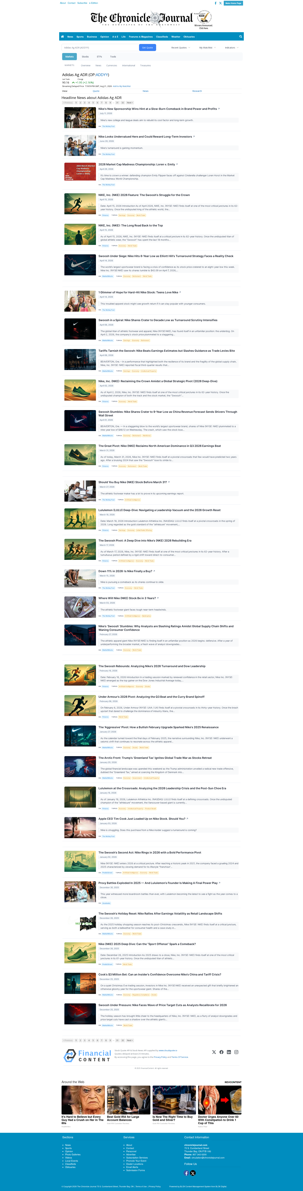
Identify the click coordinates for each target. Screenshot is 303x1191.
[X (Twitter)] (214, 1056)
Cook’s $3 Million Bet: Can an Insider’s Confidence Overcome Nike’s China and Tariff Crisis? (159, 974)
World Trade (141, 215)
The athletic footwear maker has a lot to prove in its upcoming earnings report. (143, 493)
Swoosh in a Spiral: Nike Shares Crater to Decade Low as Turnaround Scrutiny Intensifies (157, 320)
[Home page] (151, 19)
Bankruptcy (146, 616)
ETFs (99, 56)
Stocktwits (106, 903)
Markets (69, 56)
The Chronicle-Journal (86, 1186)
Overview (85, 65)
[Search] (241, 37)
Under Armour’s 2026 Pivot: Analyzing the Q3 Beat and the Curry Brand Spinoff (151, 696)
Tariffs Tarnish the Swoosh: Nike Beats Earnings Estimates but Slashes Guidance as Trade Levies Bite (166, 350)
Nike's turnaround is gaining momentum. (122, 148)
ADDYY (102, 74)
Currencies (111, 65)
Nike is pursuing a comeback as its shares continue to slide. (133, 582)
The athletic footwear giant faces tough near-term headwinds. (134, 609)
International (128, 65)
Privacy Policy (160, 1057)
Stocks (85, 56)
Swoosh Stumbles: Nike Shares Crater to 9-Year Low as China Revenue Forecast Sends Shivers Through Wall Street (167, 413)
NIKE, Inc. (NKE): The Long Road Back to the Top (130, 225)
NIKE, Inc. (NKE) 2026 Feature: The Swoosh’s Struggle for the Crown (144, 195)
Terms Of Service (180, 1057)
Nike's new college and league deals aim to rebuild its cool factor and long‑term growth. (147, 120)
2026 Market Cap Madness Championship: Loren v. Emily (138, 164)
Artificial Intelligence (132, 500)
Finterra (105, 215)
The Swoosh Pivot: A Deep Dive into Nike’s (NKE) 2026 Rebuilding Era (144, 540)
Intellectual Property (148, 371)
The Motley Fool (108, 126)
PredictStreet (107, 873)
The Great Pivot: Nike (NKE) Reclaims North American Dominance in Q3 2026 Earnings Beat (159, 445)
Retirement (137, 276)
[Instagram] (236, 1056)
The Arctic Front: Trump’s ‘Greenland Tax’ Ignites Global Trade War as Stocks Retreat (155, 757)
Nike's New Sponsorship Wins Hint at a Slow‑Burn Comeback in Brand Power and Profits (159, 108)
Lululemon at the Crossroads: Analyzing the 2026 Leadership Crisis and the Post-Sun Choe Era (162, 788)
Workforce (147, 435)
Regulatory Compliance (141, 995)
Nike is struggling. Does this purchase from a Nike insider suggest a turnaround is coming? (149, 830)
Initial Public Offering (144, 530)
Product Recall (150, 808)
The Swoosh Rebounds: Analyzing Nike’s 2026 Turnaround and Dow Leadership (151, 666)
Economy (131, 215)
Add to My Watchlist (122, 86)
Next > (130, 102)
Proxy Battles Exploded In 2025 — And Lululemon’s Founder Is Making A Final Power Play (159, 883)
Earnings (122, 215)
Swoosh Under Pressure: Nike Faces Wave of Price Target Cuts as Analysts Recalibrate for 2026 (162, 1005)
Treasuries (145, 65)
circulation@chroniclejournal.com (208, 1157)
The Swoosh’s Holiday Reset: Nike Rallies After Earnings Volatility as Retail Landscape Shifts (160, 913)
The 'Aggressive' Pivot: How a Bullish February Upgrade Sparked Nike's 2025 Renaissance (158, 727)
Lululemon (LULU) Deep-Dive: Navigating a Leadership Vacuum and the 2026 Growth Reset (159, 510)
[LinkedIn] (229, 1056)
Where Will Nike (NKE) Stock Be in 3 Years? (128, 598)
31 (117, 102)
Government (137, 778)
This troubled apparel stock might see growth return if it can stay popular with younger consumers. (153, 303)
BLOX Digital (221, 1186)
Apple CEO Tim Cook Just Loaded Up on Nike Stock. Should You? (143, 818)
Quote (96, 90)
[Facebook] (221, 1056)
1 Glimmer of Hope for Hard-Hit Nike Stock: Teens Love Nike (139, 292)
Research (197, 90)
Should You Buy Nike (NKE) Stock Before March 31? (134, 482)
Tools (113, 56)
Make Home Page (233, 3)
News (98, 65)
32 (123, 102)
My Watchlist (205, 47)
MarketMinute (107, 276)
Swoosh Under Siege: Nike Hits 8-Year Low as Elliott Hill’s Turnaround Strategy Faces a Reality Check (165, 256)
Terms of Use (141, 1186)
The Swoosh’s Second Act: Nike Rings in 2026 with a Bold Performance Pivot (149, 852)
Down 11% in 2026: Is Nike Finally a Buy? (126, 571)
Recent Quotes (179, 47)
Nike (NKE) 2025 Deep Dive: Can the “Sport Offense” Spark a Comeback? (147, 944)
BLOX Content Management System (195, 1186)
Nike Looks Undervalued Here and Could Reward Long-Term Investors (146, 136)
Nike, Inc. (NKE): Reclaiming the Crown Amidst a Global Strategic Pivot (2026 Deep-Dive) (157, 381)
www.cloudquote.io (168, 1050)
